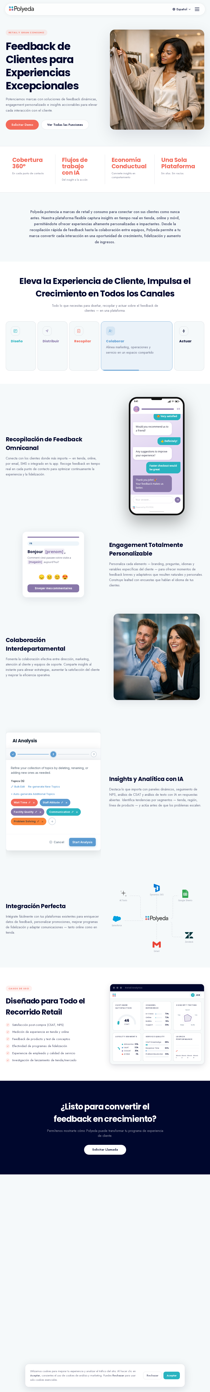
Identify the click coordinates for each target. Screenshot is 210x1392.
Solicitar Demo (22, 124)
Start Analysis (82, 842)
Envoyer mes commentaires (53, 588)
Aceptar (172, 1375)
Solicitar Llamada (105, 1149)
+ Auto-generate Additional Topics (33, 794)
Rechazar (152, 1375)
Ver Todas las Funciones (65, 124)
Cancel (59, 842)
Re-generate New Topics (44, 786)
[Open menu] (197, 9)
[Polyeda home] (21, 9)
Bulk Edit (19, 786)
